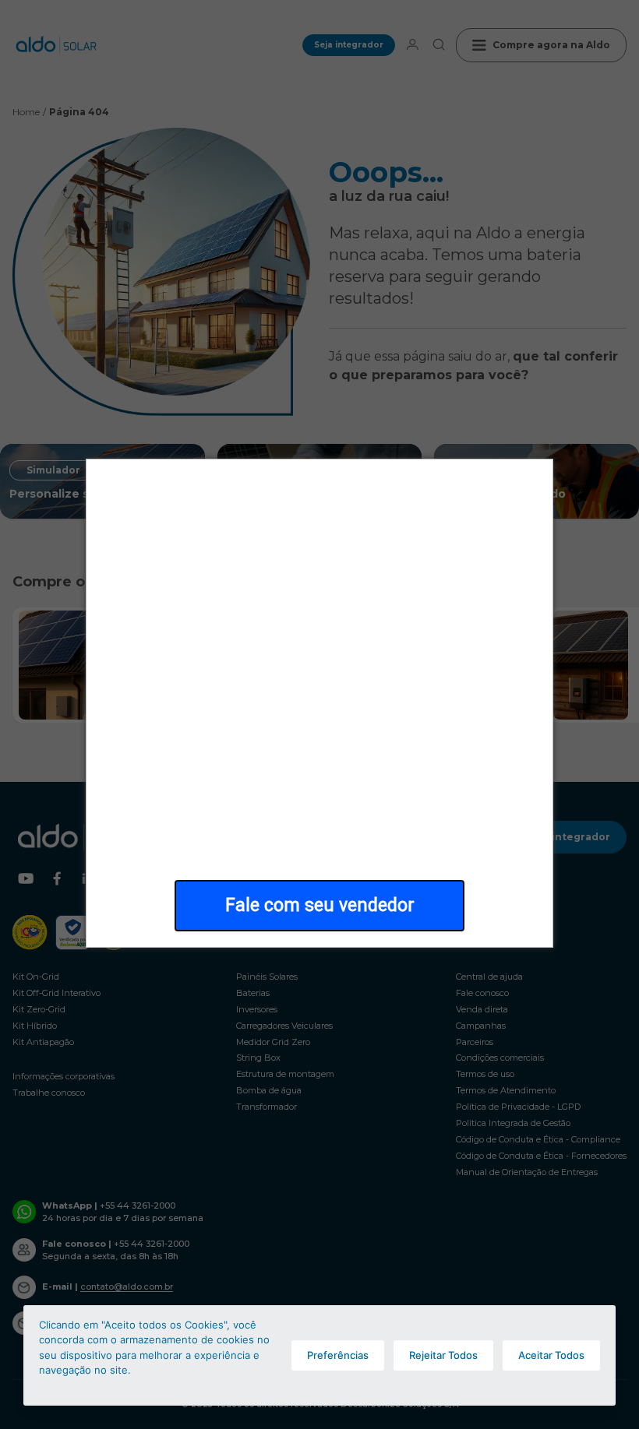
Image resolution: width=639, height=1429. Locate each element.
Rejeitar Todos (443, 1355)
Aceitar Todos (551, 1355)
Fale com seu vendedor (320, 905)
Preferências (338, 1355)
